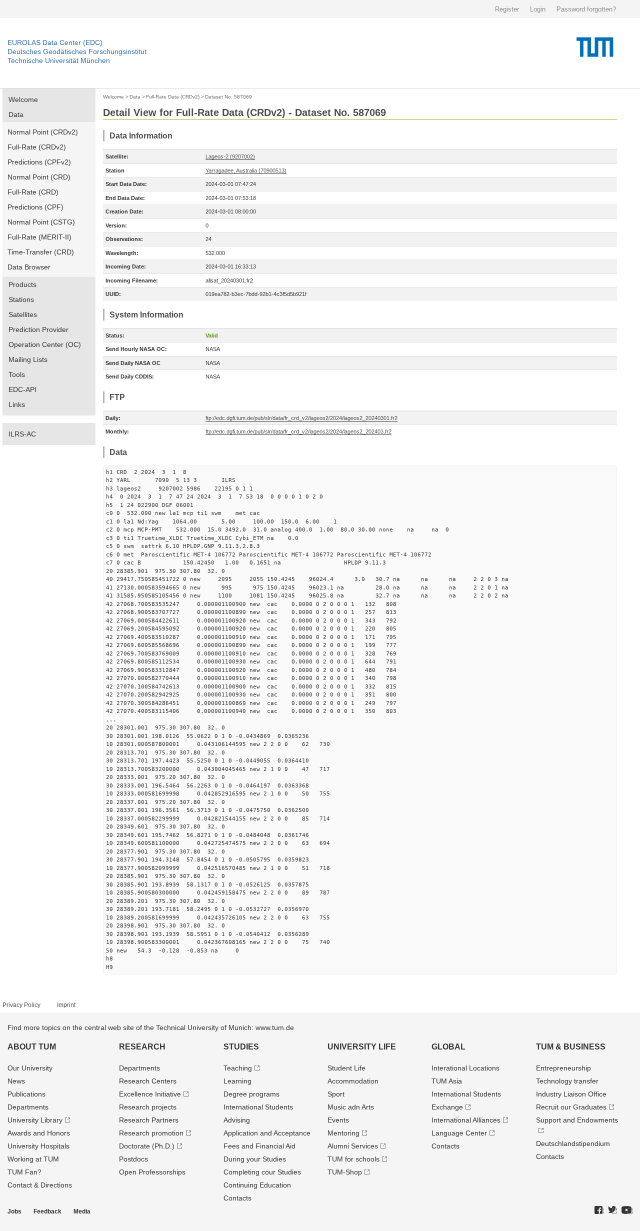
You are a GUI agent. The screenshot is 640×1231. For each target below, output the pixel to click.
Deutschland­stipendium (573, 1144)
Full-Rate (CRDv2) (37, 147)
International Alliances (466, 1120)
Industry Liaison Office (571, 1094)
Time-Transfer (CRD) (41, 252)
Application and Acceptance (267, 1133)
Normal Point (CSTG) (41, 222)
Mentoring (344, 1133)
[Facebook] (599, 1210)
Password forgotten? (586, 9)
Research (142, 1046)
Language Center (459, 1133)
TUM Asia (447, 1081)
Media (82, 1211)
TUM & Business (571, 1046)
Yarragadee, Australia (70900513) (246, 171)
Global (449, 1046)
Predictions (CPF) (36, 207)
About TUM (32, 1046)
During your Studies (255, 1159)
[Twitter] (612, 1210)
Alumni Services (353, 1146)
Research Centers (147, 1081)
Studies (241, 1046)
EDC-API (22, 390)
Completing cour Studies (262, 1172)
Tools (16, 374)
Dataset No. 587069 (228, 97)
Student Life (347, 1068)
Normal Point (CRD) (39, 177)
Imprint (66, 1005)
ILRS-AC (22, 434)
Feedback (48, 1211)
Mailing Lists (28, 360)
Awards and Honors (39, 1133)
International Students (258, 1107)
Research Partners (148, 1120)
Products (22, 284)
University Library (35, 1120)
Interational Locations (466, 1068)
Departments (28, 1107)
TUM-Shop (345, 1172)
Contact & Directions (40, 1185)
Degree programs (252, 1094)
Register (507, 9)
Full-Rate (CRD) (33, 192)
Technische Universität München (59, 60)
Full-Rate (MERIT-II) (40, 237)
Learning (238, 1081)
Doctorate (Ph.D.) (146, 1146)
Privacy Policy (21, 1005)
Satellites (22, 314)
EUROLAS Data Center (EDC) (55, 42)
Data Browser (29, 267)
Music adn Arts (351, 1107)
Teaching (238, 1068)
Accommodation (353, 1081)
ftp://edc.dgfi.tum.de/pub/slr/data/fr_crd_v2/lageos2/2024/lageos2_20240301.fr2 (302, 418)
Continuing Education (257, 1185)
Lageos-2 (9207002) (230, 157)
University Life (362, 1046)
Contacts (238, 1198)
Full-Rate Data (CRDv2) (173, 97)
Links (16, 404)
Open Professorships (152, 1172)
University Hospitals (39, 1146)
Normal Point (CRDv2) (43, 132)
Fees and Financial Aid (260, 1146)
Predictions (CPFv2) (39, 162)
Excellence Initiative (150, 1094)
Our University (30, 1068)
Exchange (447, 1107)
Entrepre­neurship (563, 1068)
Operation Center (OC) (44, 344)
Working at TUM (33, 1159)
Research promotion (151, 1133)
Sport (336, 1094)
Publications (27, 1094)
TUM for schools (354, 1159)
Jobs (15, 1211)
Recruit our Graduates (571, 1107)
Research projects (147, 1107)
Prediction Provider (38, 330)
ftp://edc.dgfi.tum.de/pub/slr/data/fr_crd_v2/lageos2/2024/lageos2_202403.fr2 (299, 431)
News (16, 1081)
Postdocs (133, 1159)
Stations (21, 300)
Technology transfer (567, 1081)
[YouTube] (627, 1210)
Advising (237, 1120)
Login (538, 9)
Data (16, 114)
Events (338, 1120)
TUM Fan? (25, 1172)
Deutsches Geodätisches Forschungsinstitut (77, 52)
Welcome (23, 100)
